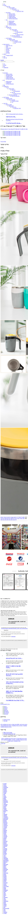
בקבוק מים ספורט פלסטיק (6, 726)
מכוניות (7, 51)
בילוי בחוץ (8, 6)
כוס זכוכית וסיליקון (12, 24)
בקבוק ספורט (14, 724)
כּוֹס (6, 19)
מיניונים (7, 49)
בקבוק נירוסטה (12, 13)
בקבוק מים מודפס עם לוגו (6, 725)
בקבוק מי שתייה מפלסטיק (17, 725)
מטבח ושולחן (14, 29)
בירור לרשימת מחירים (5, 704)
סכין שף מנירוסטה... (11, 116)
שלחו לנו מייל (3, 141)
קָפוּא (7, 46)
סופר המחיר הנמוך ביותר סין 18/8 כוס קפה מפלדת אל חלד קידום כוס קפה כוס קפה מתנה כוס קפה (12, 519)
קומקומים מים (20, 32)
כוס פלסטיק (11, 22)
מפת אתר (5, 720)
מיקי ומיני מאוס (9, 45)
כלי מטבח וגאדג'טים (15, 35)
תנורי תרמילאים (20, 11)
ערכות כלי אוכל (20, 34)
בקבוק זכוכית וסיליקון (13, 18)
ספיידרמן (8, 52)
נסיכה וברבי (8, 48)
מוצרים (4, 5)
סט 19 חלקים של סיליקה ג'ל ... (13, 123)
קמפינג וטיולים (12, 7)
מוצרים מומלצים (12, 23)
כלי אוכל (16, 33)
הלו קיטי (7, 50)
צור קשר (5, 57)
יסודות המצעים (12, 39)
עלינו (4, 56)
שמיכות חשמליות (17, 41)
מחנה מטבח (13, 8)
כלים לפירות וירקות (18, 37)
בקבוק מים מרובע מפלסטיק (23, 725)
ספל (7, 26)
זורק (15, 43)
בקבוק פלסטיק (12, 16)
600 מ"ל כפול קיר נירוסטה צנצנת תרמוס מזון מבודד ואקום (12, 517)
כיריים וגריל (16, 10)
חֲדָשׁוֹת (4, 54)
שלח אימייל (3, 743)
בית (4, 4)
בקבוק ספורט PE (12, 17)
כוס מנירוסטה (11, 21)
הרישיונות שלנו (6, 44)
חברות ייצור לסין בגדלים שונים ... (14, 658)
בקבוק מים (8, 12)
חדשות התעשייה (9, 55)
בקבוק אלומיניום (12, 15)
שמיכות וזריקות (14, 40)
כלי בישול (16, 30)
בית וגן (10, 28)
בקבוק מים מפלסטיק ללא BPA (10, 724)
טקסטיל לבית (9, 38)
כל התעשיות (8, 27)
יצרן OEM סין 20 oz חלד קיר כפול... (15, 700)
